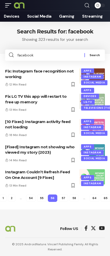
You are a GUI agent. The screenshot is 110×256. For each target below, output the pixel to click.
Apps (88, 70)
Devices (90, 96)
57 (63, 198)
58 (74, 198)
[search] (87, 5)
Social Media (94, 82)
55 (41, 198)
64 (94, 198)
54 (31, 198)
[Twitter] (93, 228)
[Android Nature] (19, 5)
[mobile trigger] (9, 5)
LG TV (88, 102)
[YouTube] (102, 228)
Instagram (92, 76)
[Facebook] (86, 228)
